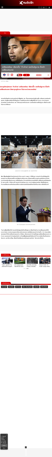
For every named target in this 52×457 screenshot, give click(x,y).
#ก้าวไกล (18, 287)
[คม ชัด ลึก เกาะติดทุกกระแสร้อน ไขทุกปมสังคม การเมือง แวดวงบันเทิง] (26, 3)
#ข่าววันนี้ (4, 287)
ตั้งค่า (4, 448)
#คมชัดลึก (11, 287)
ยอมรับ (4, 445)
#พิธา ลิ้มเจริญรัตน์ (27, 287)
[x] (41, 7)
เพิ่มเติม (4, 442)
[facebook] (39, 7)
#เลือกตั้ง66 (44, 287)
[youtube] (44, 7)
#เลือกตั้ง (36, 287)
